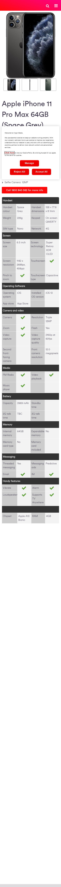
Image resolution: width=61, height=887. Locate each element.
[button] (47, 6)
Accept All (41, 172)
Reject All (19, 172)
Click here (9, 153)
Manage (29, 163)
